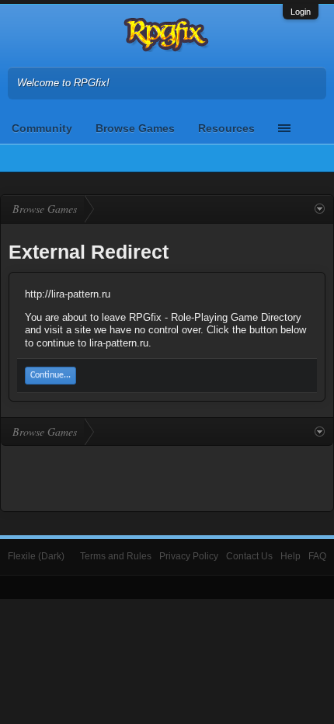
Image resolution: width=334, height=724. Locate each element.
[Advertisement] (167, 477)
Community (42, 128)
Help (290, 556)
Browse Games (135, 128)
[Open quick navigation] (320, 209)
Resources (226, 128)
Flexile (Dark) (36, 556)
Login (301, 11)
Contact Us (249, 556)
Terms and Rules (115, 556)
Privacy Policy (188, 556)
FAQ (317, 556)
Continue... (50, 375)
